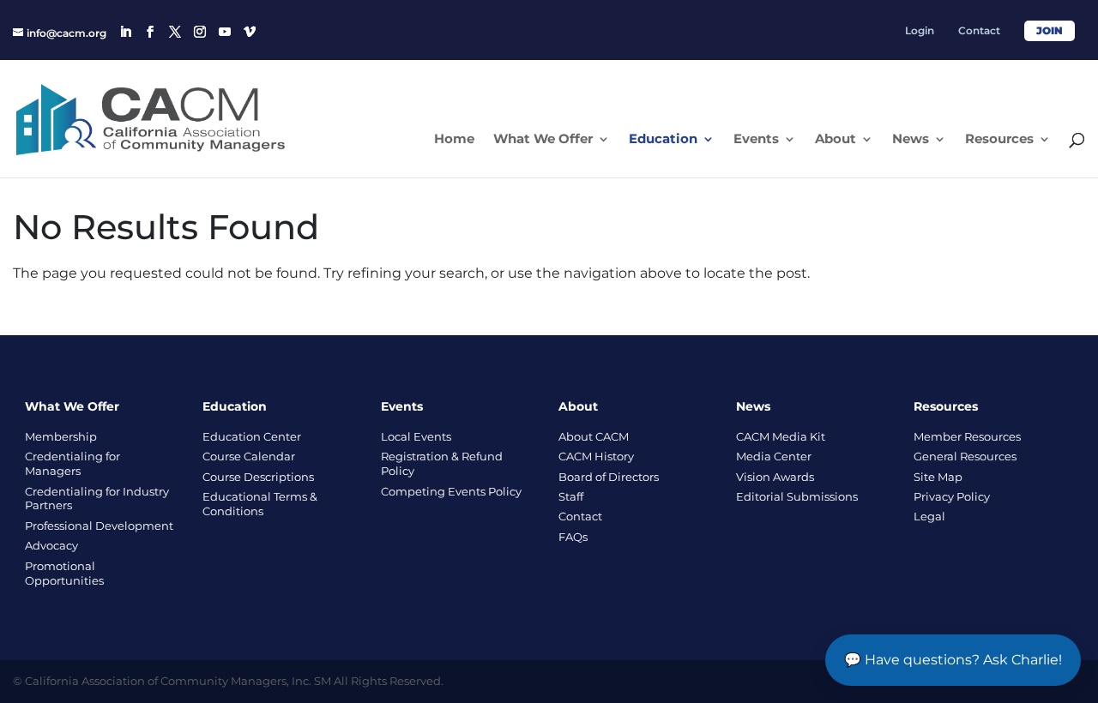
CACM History (596, 456)
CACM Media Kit (780, 436)
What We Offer (543, 140)
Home (454, 140)
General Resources (965, 456)
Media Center (773, 456)
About (835, 140)
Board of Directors (608, 477)
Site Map (938, 477)
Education (663, 140)
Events (756, 140)
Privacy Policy (952, 496)
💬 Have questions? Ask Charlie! (953, 660)
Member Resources (967, 436)
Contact (979, 31)
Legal (929, 516)
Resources (999, 140)
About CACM (593, 436)
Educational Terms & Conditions (259, 504)
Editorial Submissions (797, 496)
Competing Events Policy (451, 491)
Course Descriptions (258, 477)
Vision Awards (775, 477)
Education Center (251, 436)
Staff (570, 496)
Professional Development (99, 525)
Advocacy (51, 545)
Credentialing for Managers (72, 463)
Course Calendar (248, 456)
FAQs (573, 537)
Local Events (416, 436)
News (910, 140)
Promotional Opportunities (64, 573)
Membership (61, 436)
